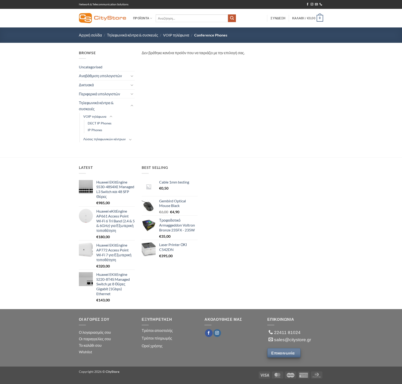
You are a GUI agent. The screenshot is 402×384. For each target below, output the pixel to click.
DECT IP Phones (99, 123)
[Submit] (232, 18)
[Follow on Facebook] (307, 4)
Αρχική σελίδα (90, 35)
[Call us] (320, 4)
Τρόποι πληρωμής (157, 338)
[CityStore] (102, 18)
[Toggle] (132, 76)
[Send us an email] (316, 4)
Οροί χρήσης (152, 346)
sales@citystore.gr (292, 339)
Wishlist (85, 352)
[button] (307, 18)
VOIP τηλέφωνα (176, 35)
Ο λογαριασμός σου (95, 332)
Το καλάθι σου (90, 345)
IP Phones (95, 130)
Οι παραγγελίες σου (95, 339)
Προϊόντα (141, 18)
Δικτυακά (86, 85)
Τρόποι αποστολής (157, 330)
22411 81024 (287, 332)
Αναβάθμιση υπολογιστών (100, 75)
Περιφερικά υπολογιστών (99, 94)
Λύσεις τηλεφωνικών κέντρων (104, 139)
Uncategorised (90, 67)
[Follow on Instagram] (312, 4)
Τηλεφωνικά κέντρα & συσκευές (132, 35)
